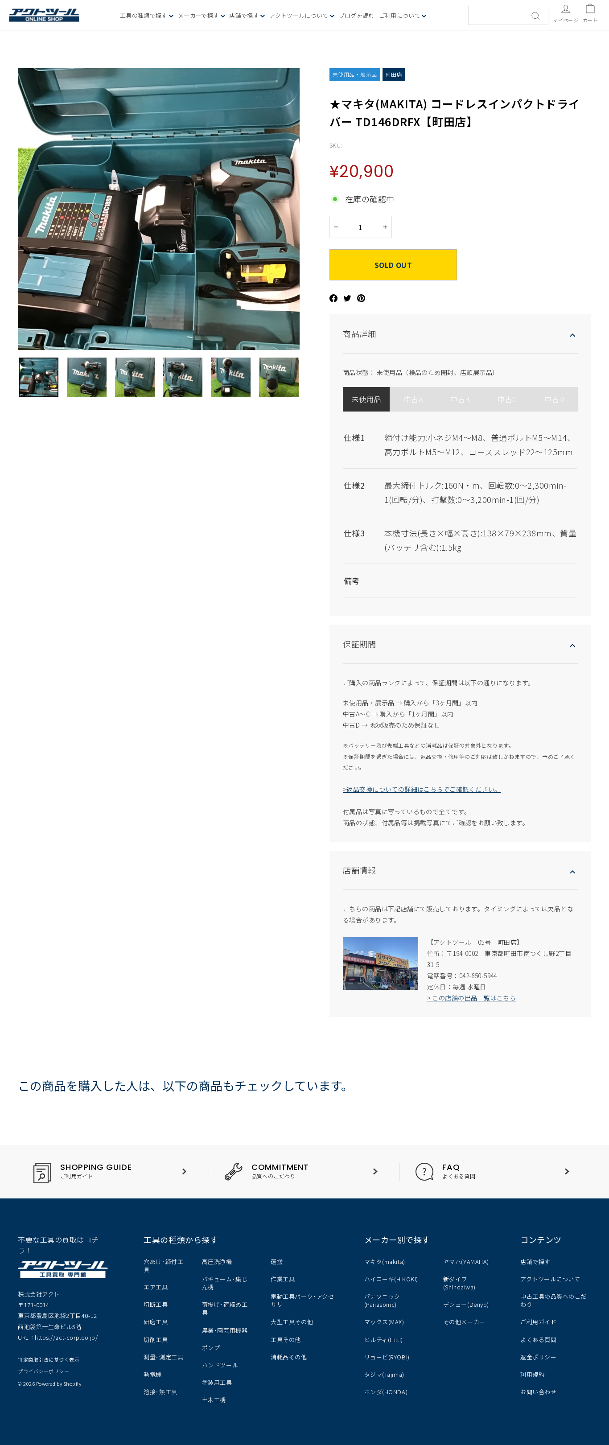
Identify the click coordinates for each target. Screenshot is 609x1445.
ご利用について (400, 15)
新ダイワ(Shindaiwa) (459, 1283)
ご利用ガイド (538, 1321)
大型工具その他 (292, 1321)
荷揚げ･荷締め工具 (224, 1308)
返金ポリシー (538, 1357)
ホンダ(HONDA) (385, 1391)
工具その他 (286, 1339)
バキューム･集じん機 (224, 1283)
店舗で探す (535, 1261)
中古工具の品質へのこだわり (553, 1300)
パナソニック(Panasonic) (382, 1300)
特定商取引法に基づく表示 (48, 1359)
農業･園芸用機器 (224, 1330)
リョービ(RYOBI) (387, 1357)
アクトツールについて (299, 15)
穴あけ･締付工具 (163, 1265)
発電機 (153, 1374)
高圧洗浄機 (217, 1261)
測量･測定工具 (163, 1357)
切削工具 (156, 1339)
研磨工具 (156, 1321)
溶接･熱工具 (160, 1391)
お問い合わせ (538, 1391)
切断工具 (156, 1304)
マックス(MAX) (384, 1321)
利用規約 (532, 1374)
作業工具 (283, 1279)
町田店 (394, 74)
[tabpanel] (460, 507)
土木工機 (214, 1400)
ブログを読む (356, 15)
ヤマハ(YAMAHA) (466, 1261)
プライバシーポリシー (43, 1371)
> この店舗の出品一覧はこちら (471, 997)
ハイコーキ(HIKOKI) (391, 1279)
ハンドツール (220, 1365)
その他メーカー (464, 1321)
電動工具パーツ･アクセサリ (302, 1300)
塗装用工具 (217, 1382)
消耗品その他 (289, 1357)
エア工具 (156, 1287)
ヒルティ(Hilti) (383, 1339)
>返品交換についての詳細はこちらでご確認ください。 (422, 789)
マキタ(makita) (384, 1261)
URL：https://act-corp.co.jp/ (58, 1337)
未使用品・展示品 (355, 74)
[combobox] (508, 15)
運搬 (277, 1261)
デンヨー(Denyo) (466, 1304)
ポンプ (211, 1347)
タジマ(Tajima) (384, 1374)
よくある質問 (538, 1339)
